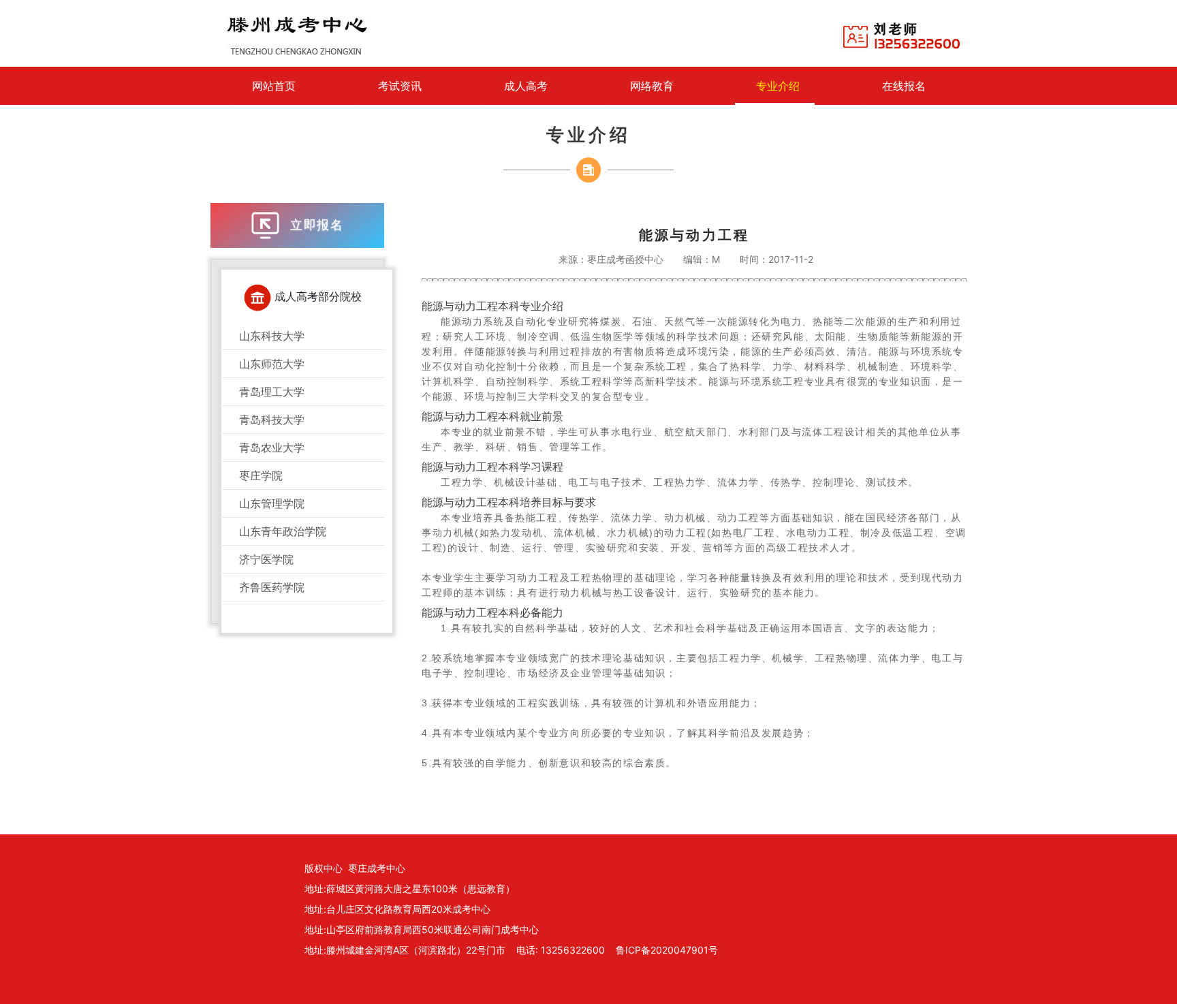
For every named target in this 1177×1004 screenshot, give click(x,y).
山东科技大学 (271, 336)
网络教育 (652, 86)
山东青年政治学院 (282, 531)
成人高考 (526, 86)
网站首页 (274, 86)
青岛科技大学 (271, 419)
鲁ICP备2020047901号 (667, 950)
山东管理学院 (271, 503)
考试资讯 (400, 86)
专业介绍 (778, 86)
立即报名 (315, 224)
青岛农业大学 (271, 447)
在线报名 (904, 86)
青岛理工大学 (271, 391)
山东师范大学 (271, 364)
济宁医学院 (266, 559)
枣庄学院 (261, 475)
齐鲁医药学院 (271, 587)
